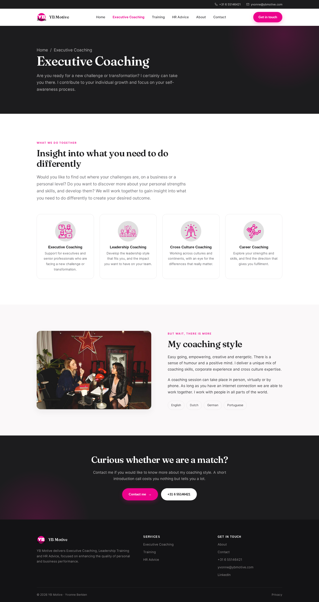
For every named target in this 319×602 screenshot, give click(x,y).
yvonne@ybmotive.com (266, 4)
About (201, 17)
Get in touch (267, 17)
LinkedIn (224, 575)
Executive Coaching (129, 17)
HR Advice (180, 17)
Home (100, 17)
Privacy (277, 594)
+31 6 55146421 (230, 4)
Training (158, 17)
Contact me (140, 494)
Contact (219, 17)
